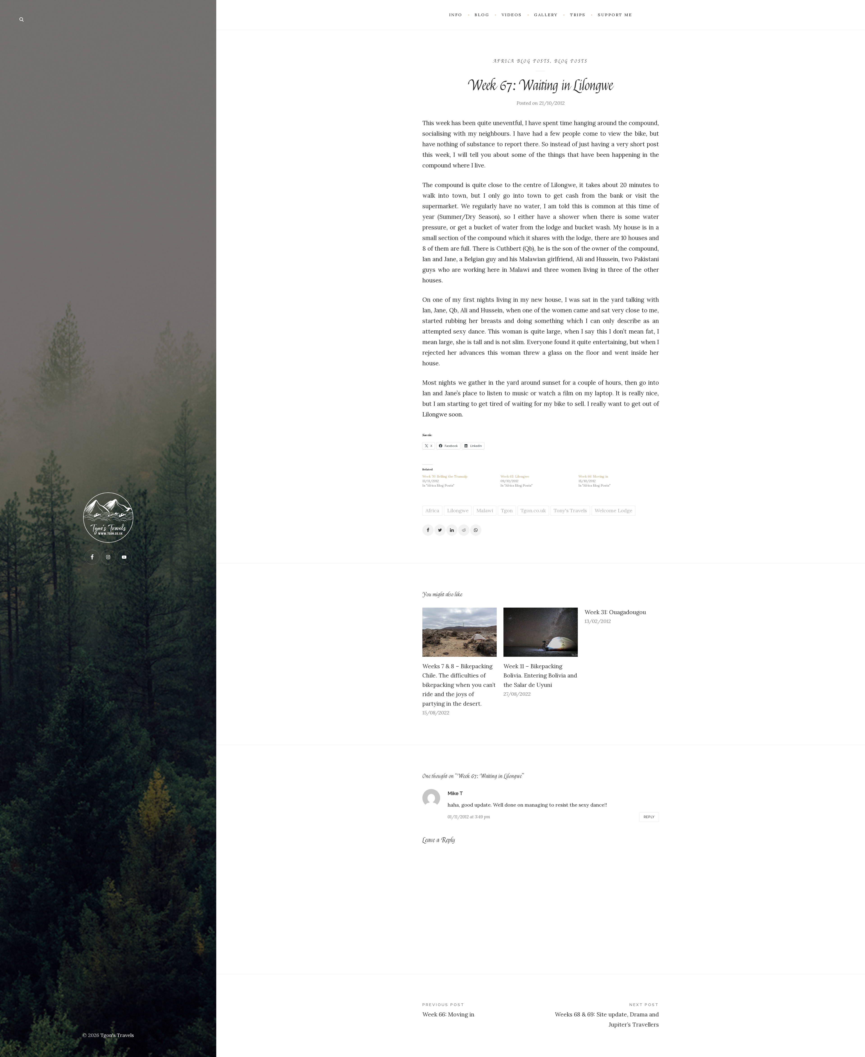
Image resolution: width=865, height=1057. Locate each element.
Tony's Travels (570, 510)
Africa (432, 510)
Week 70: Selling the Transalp (444, 476)
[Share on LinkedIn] (452, 530)
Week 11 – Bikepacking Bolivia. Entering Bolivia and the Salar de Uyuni (540, 676)
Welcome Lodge (613, 510)
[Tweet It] (440, 530)
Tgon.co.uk (533, 510)
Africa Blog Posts (522, 61)
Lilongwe (458, 510)
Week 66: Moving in (593, 476)
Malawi (484, 510)
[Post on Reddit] (463, 530)
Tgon (507, 510)
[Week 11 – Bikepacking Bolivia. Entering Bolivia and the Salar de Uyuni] (540, 632)
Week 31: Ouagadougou (615, 612)
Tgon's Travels (117, 1035)
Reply (649, 817)
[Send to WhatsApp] (475, 530)
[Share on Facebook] (428, 530)
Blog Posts (571, 61)
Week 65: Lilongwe (515, 476)
